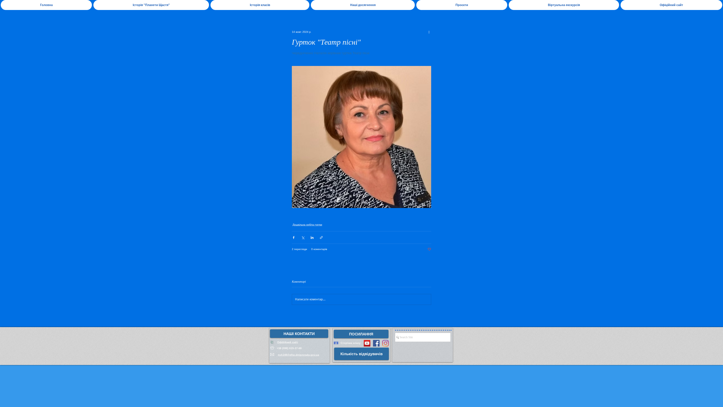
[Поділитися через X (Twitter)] (303, 237)
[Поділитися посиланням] (321, 237)
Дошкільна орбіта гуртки (307, 224)
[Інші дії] (429, 32)
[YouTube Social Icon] (367, 343)
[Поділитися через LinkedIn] (312, 237)
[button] (363, 5)
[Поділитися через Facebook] (293, 237)
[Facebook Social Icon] (376, 343)
